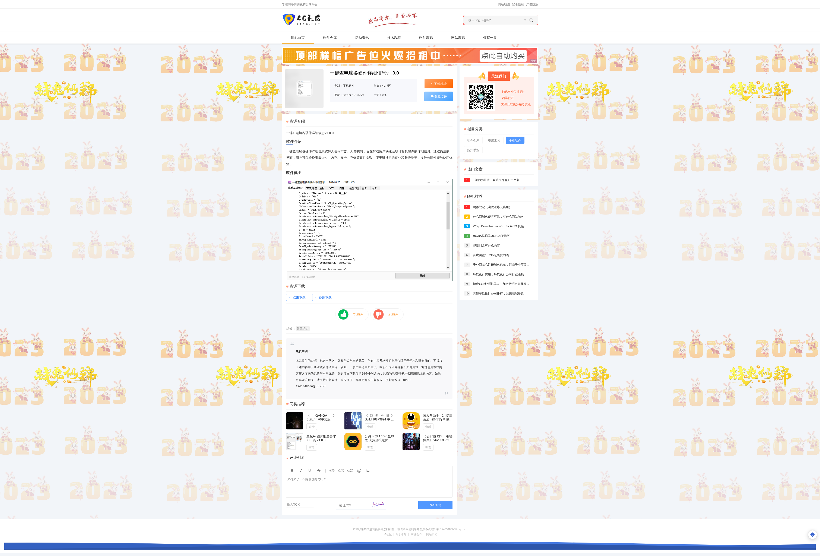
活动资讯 (362, 37)
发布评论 (435, 505)
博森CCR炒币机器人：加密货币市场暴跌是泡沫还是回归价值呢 (511, 284)
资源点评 (440, 96)
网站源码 (458, 37)
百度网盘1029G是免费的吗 (487, 255)
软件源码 (426, 37)
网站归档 (431, 534)
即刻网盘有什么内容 (483, 245)
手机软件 (348, 86)
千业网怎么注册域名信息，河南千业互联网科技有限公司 (507, 265)
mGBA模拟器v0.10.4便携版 (488, 236)
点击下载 (299, 297)
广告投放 (532, 4)
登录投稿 (518, 4)
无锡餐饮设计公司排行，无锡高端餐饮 (494, 293)
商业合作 (416, 534)
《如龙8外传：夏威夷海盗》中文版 (493, 180)
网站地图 (504, 4)
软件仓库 (330, 37)
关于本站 (401, 534)
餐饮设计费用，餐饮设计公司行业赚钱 (495, 274)
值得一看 (490, 37)
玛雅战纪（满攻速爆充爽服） (489, 207)
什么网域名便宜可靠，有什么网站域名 (495, 217)
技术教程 (394, 37)
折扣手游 (473, 150)
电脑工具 (494, 140)
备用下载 (325, 297)
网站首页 (298, 37)
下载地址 (440, 84)
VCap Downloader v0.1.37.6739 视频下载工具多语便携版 (508, 226)
